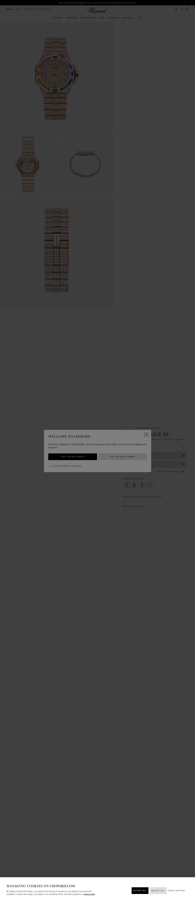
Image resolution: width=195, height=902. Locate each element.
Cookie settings (176, 891)
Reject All (158, 891)
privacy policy (89, 894)
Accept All (140, 891)
